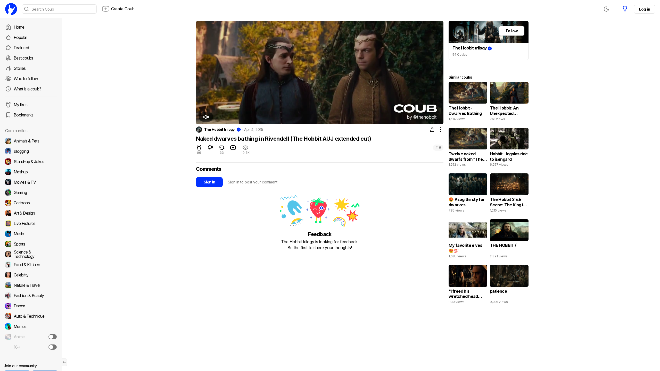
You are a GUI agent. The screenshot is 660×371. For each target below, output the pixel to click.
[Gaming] (31, 192)
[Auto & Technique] (31, 316)
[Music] (31, 234)
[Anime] (31, 337)
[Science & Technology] (31, 254)
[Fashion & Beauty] (31, 295)
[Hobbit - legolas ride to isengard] (509, 148)
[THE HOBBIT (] (509, 239)
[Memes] (31, 326)
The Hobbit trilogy (219, 129)
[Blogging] (31, 151)
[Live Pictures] (31, 223)
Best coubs (23, 58)
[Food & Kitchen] (31, 264)
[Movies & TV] (31, 182)
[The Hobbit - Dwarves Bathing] (468, 102)
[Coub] (11, 9)
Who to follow (26, 78)
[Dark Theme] (606, 9)
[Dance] (31, 306)
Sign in (209, 182)
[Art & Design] (31, 213)
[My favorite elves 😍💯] (468, 239)
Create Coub (123, 8)
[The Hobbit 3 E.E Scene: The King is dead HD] (509, 194)
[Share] (432, 130)
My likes (20, 104)
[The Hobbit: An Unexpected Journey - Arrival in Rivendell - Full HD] (509, 102)
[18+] (52, 347)
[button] (206, 117)
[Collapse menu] (64, 362)
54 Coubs (459, 54)
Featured (21, 47)
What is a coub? (27, 88)
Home (19, 27)
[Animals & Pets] (31, 141)
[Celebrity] (31, 275)
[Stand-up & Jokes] (31, 161)
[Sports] (31, 244)
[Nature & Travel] (31, 285)
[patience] (509, 285)
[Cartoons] (31, 203)
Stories (20, 68)
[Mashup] (31, 172)
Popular (20, 37)
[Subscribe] (52, 336)
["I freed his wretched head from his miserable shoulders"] (468, 285)
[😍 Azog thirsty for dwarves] (468, 194)
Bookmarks (23, 114)
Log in (644, 9)
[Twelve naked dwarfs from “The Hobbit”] (468, 148)
